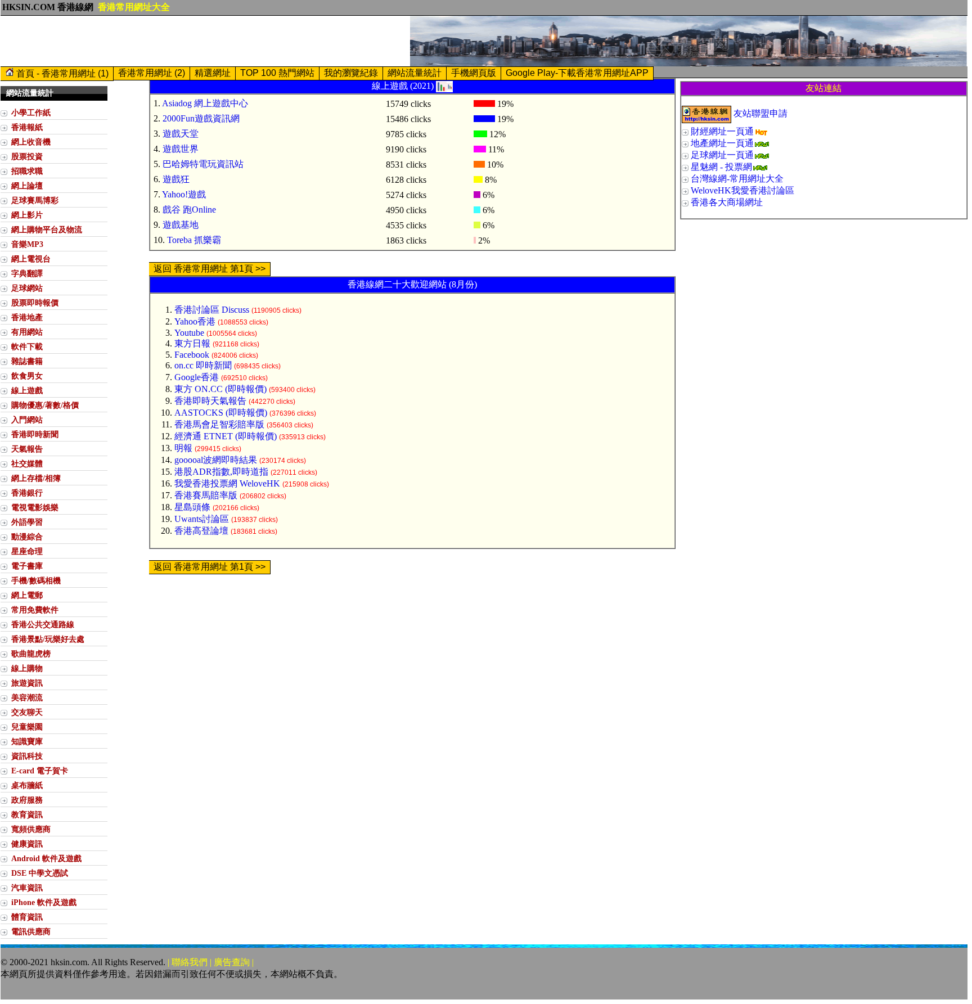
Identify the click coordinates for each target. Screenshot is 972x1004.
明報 (183, 448)
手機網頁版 (473, 73)
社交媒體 (27, 463)
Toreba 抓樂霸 (194, 240)
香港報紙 (27, 127)
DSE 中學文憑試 (39, 872)
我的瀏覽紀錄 (351, 73)
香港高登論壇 (201, 530)
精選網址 (213, 73)
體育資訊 (27, 916)
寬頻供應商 (31, 829)
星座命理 (27, 551)
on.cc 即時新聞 (203, 365)
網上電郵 (27, 595)
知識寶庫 (27, 741)
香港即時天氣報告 (210, 401)
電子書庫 (27, 565)
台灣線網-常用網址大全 (737, 178)
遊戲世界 (181, 149)
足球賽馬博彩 (34, 200)
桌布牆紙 (27, 785)
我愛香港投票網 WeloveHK (227, 483)
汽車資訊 (27, 887)
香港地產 (27, 317)
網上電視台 (31, 258)
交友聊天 (27, 712)
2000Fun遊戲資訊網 (201, 118)
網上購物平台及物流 (46, 229)
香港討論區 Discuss (211, 309)
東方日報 (192, 343)
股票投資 (27, 156)
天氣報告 (27, 448)
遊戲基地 (181, 224)
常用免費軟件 (34, 609)
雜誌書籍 (27, 361)
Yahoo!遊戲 (184, 194)
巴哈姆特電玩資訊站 (203, 164)
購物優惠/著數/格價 (45, 404)
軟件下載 (27, 346)
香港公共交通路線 (42, 624)
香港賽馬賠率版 (205, 495)
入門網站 (27, 419)
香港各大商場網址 (727, 202)
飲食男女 (27, 375)
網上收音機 (31, 141)
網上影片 (27, 214)
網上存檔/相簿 (36, 478)
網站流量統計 (415, 73)
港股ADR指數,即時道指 (221, 471)
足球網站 (27, 287)
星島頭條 (192, 507)
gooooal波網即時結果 (215, 460)
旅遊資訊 (27, 682)
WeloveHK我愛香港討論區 (742, 190)
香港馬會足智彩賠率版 (219, 424)
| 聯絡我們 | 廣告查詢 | (211, 962)
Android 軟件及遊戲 (46, 858)
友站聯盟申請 (761, 113)
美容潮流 (27, 697)
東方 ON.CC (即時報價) (220, 389)
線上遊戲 (27, 390)
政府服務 (27, 799)
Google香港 (196, 377)
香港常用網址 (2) (151, 73)
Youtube (189, 332)
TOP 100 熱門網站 (277, 73)
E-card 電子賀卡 (39, 770)
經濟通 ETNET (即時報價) (225, 436)
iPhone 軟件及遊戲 (43, 902)
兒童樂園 (27, 726)
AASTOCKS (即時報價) (220, 412)
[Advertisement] (205, 41)
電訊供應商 (31, 931)
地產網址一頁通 (722, 143)
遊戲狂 (176, 179)
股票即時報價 (34, 302)
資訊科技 (27, 755)
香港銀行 (27, 492)
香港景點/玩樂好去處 (47, 638)
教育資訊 (27, 814)
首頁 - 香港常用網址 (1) (61, 73)
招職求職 (27, 170)
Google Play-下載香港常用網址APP (577, 73)
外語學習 (27, 521)
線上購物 (27, 668)
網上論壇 (27, 185)
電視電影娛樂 (34, 507)
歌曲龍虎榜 (31, 653)
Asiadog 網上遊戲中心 (205, 103)
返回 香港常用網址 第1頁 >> (210, 268)
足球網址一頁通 (722, 155)
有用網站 (27, 331)
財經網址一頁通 (722, 131)
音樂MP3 (27, 244)
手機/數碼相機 (36, 580)
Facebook (191, 354)
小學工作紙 (31, 112)
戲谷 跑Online (189, 209)
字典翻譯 (27, 273)
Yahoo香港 (194, 321)
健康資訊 (27, 843)
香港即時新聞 (34, 434)
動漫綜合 (27, 536)
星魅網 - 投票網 (721, 167)
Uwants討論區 (201, 519)
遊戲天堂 (181, 133)
